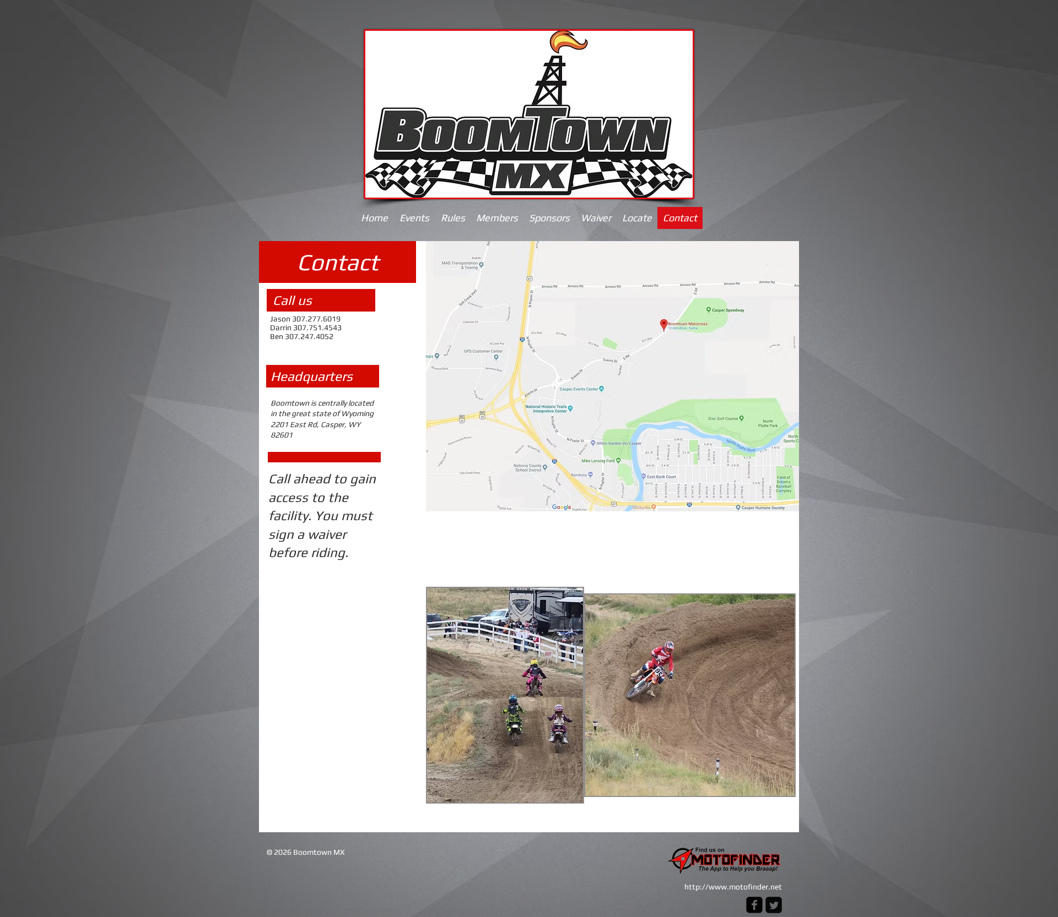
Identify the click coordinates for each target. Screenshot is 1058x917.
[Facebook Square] (754, 905)
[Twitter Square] (773, 905)
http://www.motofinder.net (733, 886)
